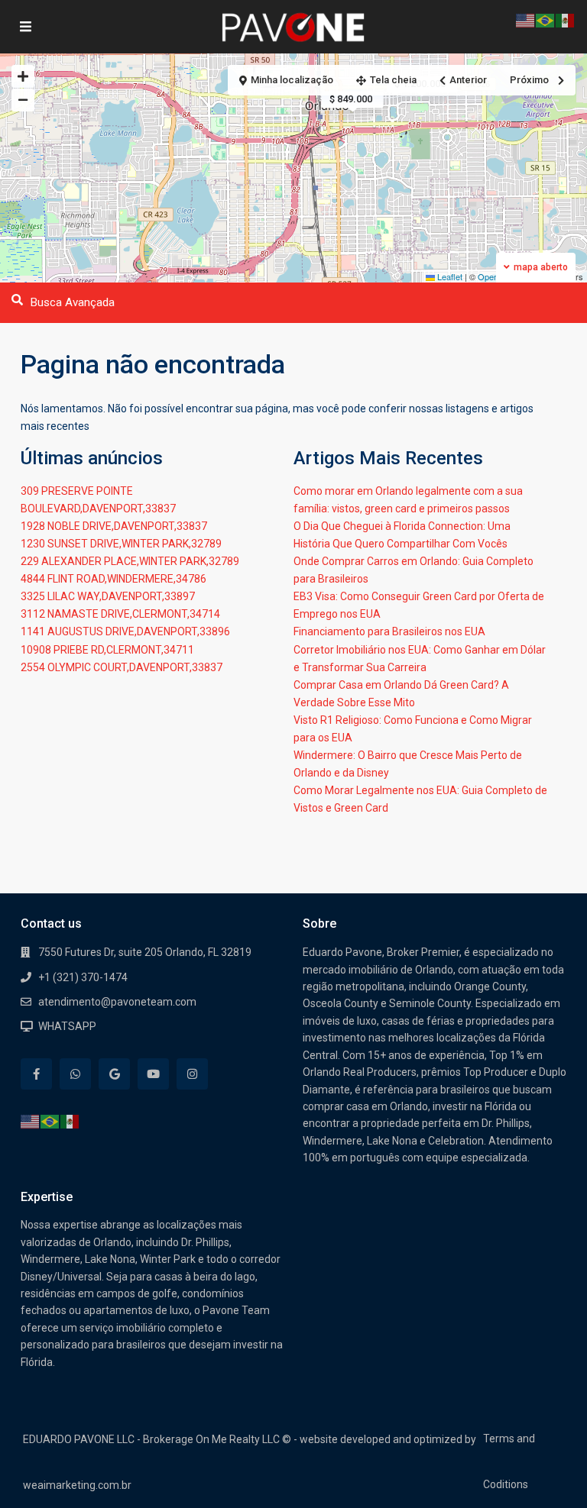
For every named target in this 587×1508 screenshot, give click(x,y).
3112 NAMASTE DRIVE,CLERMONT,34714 (120, 614)
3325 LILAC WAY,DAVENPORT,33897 (108, 596)
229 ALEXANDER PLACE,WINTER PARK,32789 (130, 561)
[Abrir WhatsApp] (549, 1469)
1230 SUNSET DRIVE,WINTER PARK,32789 (121, 544)
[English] (31, 1121)
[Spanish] (70, 1121)
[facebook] (36, 1074)
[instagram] (192, 1074)
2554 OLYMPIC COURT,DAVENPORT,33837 (121, 667)
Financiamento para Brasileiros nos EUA (389, 631)
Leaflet (448, 276)
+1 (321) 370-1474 (83, 977)
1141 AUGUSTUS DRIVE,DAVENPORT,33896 (125, 631)
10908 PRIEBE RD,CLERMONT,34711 (107, 650)
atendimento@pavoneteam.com (117, 1002)
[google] (114, 1074)
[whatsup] (75, 1074)
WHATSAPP (67, 1026)
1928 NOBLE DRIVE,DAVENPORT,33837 (114, 526)
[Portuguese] (50, 1121)
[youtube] (153, 1074)
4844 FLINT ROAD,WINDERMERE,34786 (113, 579)
